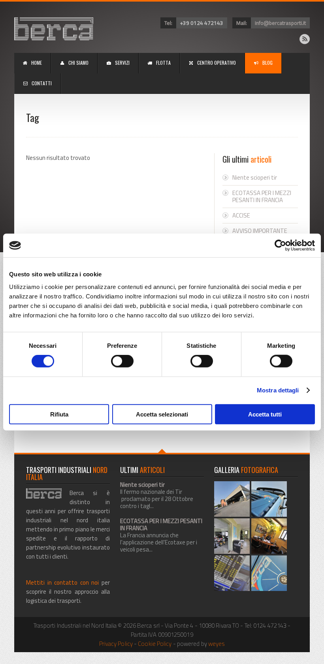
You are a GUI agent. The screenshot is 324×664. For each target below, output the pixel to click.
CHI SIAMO (78, 62)
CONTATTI (42, 83)
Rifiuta (59, 414)
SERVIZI (122, 62)
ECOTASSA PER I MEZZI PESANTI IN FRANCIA (261, 196)
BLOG (267, 62)
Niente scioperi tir (254, 177)
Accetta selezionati (162, 414)
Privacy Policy (116, 643)
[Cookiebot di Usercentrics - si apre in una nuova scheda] (280, 245)
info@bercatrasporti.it (280, 23)
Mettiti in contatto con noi (62, 582)
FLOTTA (163, 62)
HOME (36, 62)
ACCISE (241, 215)
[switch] (122, 361)
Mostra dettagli (278, 390)
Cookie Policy (154, 643)
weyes (216, 643)
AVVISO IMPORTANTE (259, 230)
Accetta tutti (265, 414)
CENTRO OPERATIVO (216, 62)
